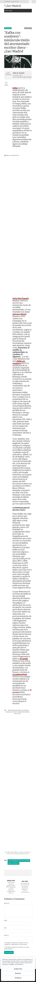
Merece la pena (8, 28)
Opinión (16, 19)
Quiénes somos (10, 14)
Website (6, 935)
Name (5, 920)
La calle (8, 19)
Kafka (28, 860)
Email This (29, 873)
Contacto (8, 24)
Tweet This (12, 873)
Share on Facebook (7, 873)
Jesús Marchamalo (20, 860)
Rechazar (18, 973)
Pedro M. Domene (18, 73)
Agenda (24, 19)
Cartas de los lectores (23, 14)
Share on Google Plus (18, 873)
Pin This (23, 873)
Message (7, 903)
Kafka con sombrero (13, 863)
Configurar (18, 978)
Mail (5, 928)
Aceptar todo (18, 969)
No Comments (28, 28)
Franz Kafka (11, 860)
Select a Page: (30, 1)
